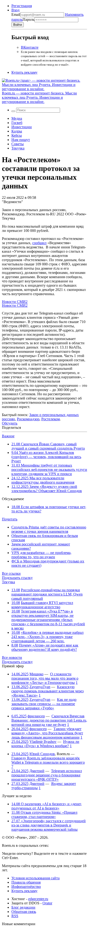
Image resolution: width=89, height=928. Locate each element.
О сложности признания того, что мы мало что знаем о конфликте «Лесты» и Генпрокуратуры (44, 678)
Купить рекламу (24, 72)
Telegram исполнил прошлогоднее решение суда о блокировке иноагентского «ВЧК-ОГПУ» (46, 775)
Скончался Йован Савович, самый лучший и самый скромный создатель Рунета (48, 446)
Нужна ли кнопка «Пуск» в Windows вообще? (45, 744)
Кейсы (16, 135)
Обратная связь (23, 912)
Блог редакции (23, 907)
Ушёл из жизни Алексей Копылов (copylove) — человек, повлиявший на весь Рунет (46, 457)
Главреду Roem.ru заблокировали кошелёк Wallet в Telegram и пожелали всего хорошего (48, 760)
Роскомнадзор (28, 419)
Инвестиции (21, 127)
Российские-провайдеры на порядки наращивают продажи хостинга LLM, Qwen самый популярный (47, 594)
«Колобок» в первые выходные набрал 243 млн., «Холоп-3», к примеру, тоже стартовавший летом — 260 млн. (47, 636)
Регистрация (21, 6)
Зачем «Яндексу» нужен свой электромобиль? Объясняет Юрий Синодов (46, 489)
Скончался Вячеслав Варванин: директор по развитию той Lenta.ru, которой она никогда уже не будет (49, 720)
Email (15, 15)
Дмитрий (36, 771)
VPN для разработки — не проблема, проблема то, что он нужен (41, 555)
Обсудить (9, 423)
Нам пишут (20, 140)
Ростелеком (50, 419)
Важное (8, 436)
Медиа (16, 118)
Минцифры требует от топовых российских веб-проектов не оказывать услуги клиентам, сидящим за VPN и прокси (49, 469)
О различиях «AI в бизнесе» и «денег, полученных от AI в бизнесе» (46, 806)
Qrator (47, 903)
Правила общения (26, 882)
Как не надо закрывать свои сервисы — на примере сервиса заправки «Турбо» (43, 704)
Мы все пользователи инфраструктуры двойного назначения (42, 480)
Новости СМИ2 (15, 302)
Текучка (17, 148)
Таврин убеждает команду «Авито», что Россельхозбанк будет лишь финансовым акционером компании (47, 733)
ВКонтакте (29, 47)
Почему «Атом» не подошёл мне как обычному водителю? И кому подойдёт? (44, 647)
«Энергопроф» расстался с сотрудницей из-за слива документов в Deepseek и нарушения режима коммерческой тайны (48, 825)
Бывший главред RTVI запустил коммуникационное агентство (42, 605)
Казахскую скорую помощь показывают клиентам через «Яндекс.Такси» (47, 691)
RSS (14, 916)
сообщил (39, 243)
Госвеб (16, 123)
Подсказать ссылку (17, 578)
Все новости (12, 658)
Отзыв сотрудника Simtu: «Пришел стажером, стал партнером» (44, 814)
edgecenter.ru (38, 899)
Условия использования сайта (35, 878)
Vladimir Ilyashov (42, 742)
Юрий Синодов (42, 754)
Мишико (36, 674)
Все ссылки (11, 573)
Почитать (9, 519)
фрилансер (36, 716)
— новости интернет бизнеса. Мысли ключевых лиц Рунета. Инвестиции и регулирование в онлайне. (39, 97)
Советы (17, 144)
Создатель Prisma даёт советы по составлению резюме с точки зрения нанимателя (48, 529)
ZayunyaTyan (39, 687)
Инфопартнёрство (26, 887)
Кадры (16, 131)
